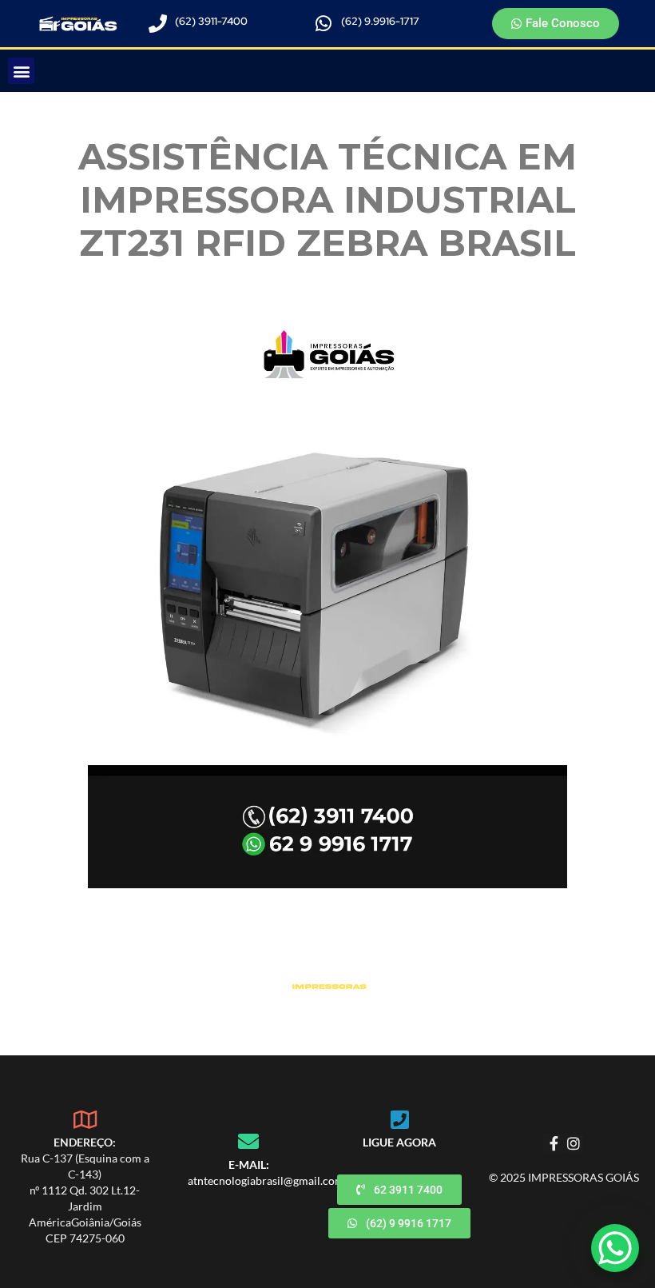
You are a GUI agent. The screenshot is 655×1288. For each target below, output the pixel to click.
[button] (21, 71)
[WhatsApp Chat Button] (615, 1248)
